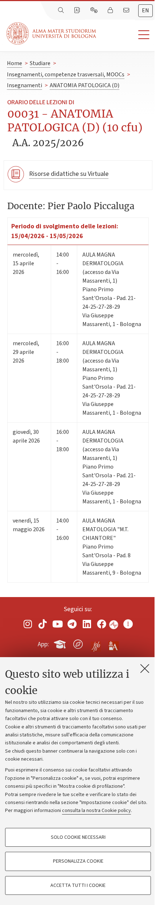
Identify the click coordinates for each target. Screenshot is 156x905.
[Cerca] (62, 10)
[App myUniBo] (61, 643)
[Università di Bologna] (52, 33)
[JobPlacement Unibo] (96, 643)
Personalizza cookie (78, 861)
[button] (126, 35)
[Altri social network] (128, 624)
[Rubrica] (78, 10)
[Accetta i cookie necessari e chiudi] (145, 668)
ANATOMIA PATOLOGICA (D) (84, 85)
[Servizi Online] (94, 10)
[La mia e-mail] (127, 10)
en (145, 10)
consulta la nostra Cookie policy (96, 810)
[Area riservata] (111, 10)
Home (14, 63)
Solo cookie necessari (78, 837)
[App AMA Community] (113, 644)
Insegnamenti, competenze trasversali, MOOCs (65, 75)
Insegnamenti (24, 85)
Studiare (40, 63)
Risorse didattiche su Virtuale (68, 173)
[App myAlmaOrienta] (78, 643)
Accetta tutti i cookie (78, 885)
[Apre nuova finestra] (28, 624)
